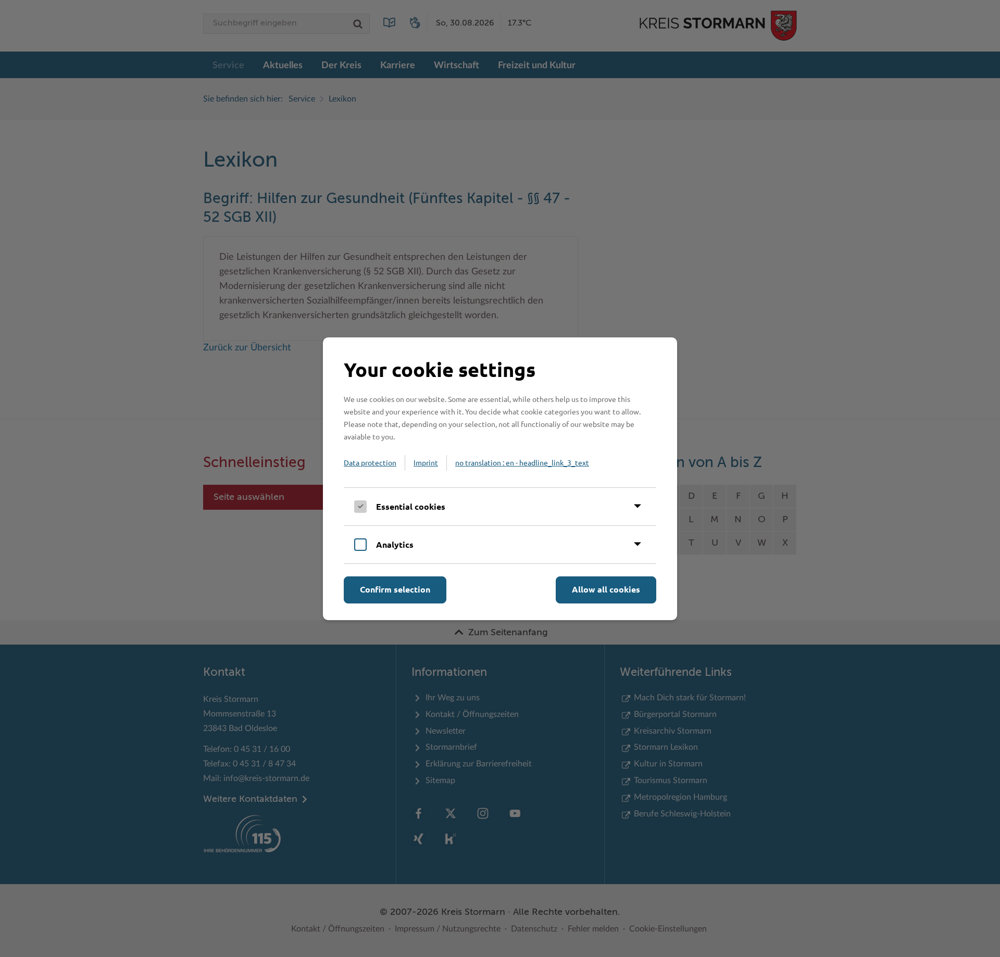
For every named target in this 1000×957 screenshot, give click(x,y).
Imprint (426, 462)
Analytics (395, 544)
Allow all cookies (606, 589)
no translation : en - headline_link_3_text (522, 462)
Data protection (370, 462)
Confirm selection (395, 589)
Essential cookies (410, 506)
